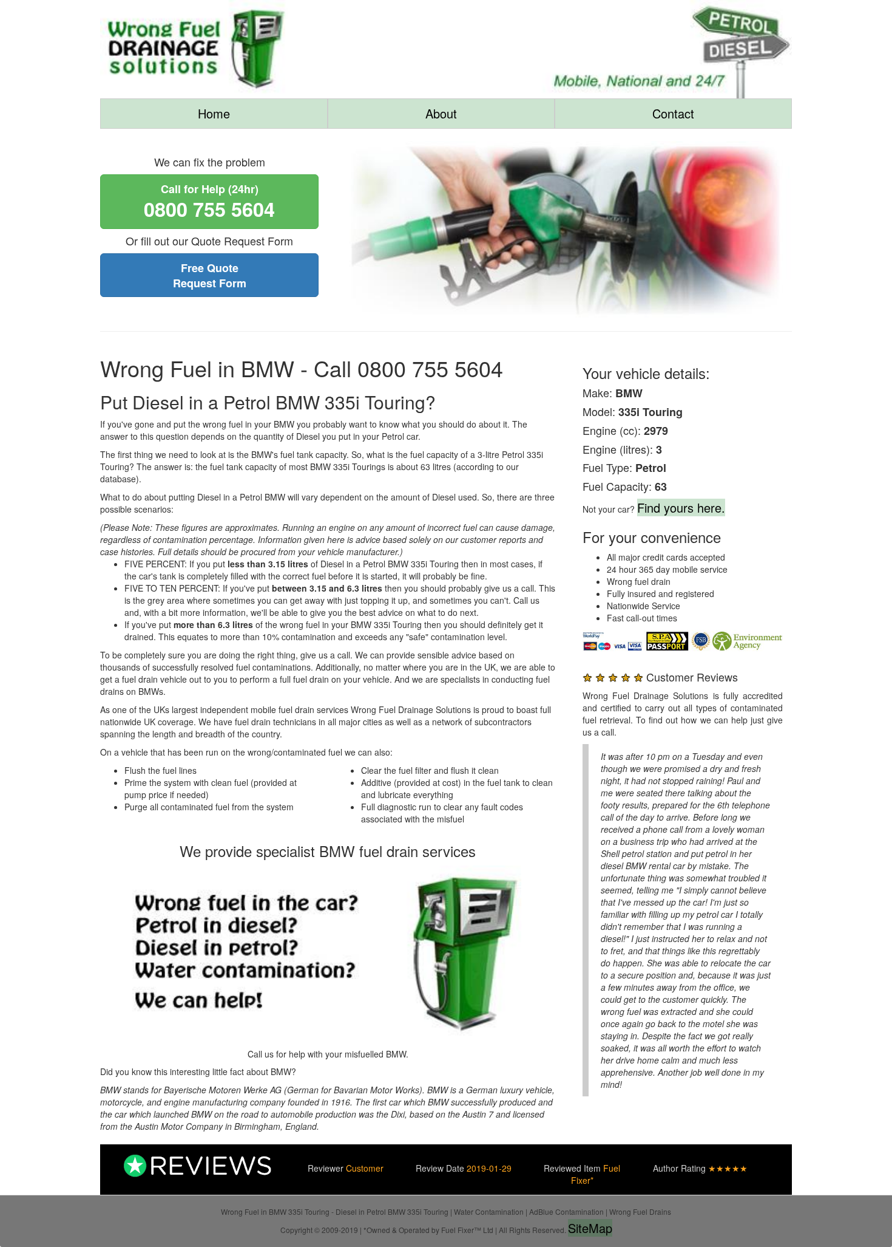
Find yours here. (681, 507)
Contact (673, 113)
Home (214, 113)
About (441, 113)
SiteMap (590, 1228)
